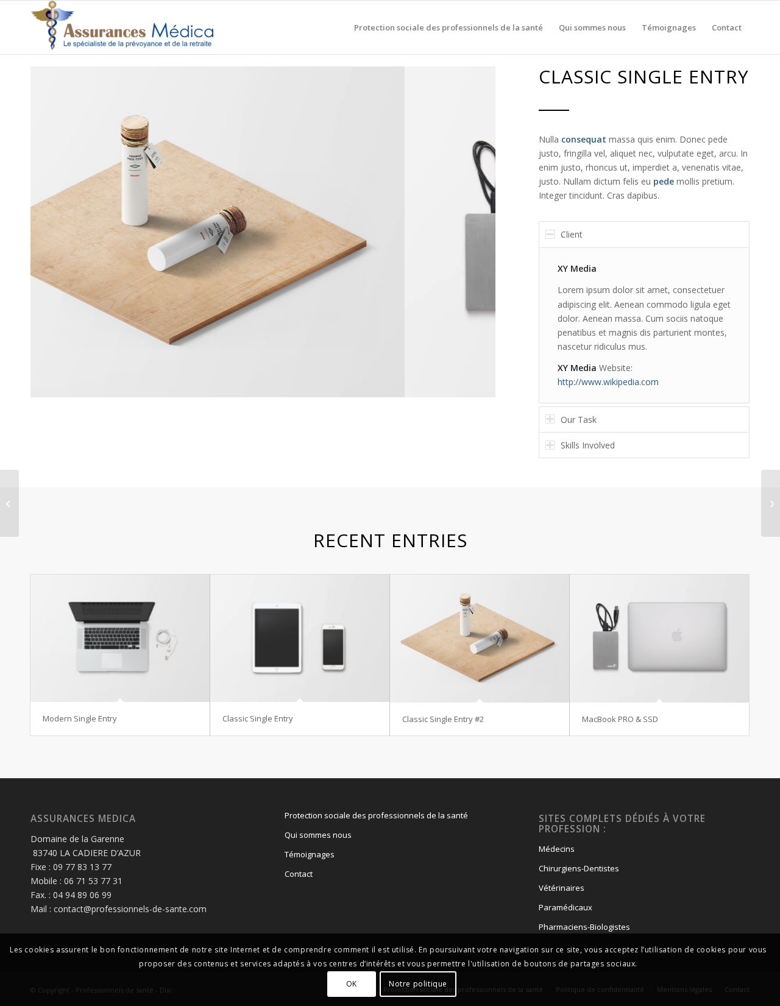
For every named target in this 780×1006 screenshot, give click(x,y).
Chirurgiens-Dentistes (579, 868)
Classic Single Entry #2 (443, 719)
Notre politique (418, 983)
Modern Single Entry (80, 718)
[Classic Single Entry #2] (479, 638)
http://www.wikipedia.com (608, 382)
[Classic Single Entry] (299, 638)
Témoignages (310, 854)
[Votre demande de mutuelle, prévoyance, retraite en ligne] (121, 27)
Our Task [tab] (579, 419)
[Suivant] (468, 232)
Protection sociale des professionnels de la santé (376, 815)
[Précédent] (58, 232)
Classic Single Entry (257, 718)
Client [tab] (572, 234)
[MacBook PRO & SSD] (659, 638)
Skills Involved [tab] (588, 445)
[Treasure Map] (770, 503)
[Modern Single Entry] (120, 638)
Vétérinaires (561, 887)
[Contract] (9, 503)
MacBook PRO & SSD (620, 719)
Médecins (557, 848)
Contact (299, 873)
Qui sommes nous (318, 834)
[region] (644, 325)
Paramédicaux (565, 907)
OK (351, 983)
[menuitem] (448, 27)
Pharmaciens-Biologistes (584, 926)
